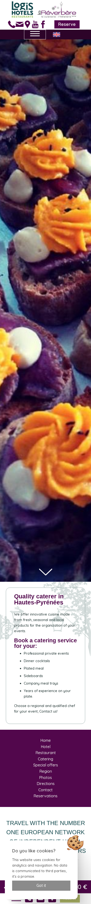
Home (45, 740)
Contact (45, 789)
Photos (45, 777)
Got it (41, 885)
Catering (45, 759)
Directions (46, 783)
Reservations (45, 795)
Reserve (67, 24)
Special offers (45, 765)
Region (45, 771)
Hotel (45, 746)
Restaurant (45, 752)
